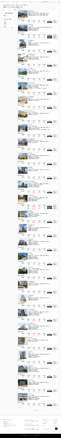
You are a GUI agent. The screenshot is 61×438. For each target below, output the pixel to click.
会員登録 (55, 423)
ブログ (44, 427)
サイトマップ (21, 435)
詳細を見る (49, 37)
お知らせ (44, 425)
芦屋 (33, 29)
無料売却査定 (56, 421)
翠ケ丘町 (32, 267)
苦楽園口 (34, 383)
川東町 (31, 351)
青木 (32, 328)
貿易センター (41, 88)
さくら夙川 (34, 157)
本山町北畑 (33, 54)
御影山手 (33, 281)
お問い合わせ (56, 419)
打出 (32, 243)
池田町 (31, 167)
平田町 (31, 337)
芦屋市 (29, 10)
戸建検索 (13, 1)
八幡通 (33, 82)
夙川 (34, 156)
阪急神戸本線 (31, 14)
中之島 (32, 195)
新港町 (33, 181)
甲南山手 (34, 100)
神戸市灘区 (37, 421)
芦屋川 (34, 14)
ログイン (55, 425)
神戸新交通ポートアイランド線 (33, 88)
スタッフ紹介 (45, 421)
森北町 (33, 96)
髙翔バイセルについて (46, 419)
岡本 (34, 58)
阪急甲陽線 (30, 383)
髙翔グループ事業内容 (28, 1)
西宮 (33, 170)
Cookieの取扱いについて (38, 435)
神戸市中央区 (30, 82)
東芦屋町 (32, 68)
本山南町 (33, 323)
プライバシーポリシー (30, 435)
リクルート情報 (45, 429)
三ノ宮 (34, 87)
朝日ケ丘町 (32, 10)
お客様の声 (44, 423)
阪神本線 (30, 30)
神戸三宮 (33, 86)
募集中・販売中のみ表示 (9, 13)
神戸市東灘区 (30, 40)
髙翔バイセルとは (36, 1)
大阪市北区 (30, 195)
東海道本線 (30, 29)
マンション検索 (21, 1)
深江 (32, 229)
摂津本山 (34, 59)
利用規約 (25, 435)
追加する (55, 37)
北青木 (33, 40)
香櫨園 (33, 158)
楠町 (31, 253)
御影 (32, 295)
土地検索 (16, 1)
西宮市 (29, 167)
